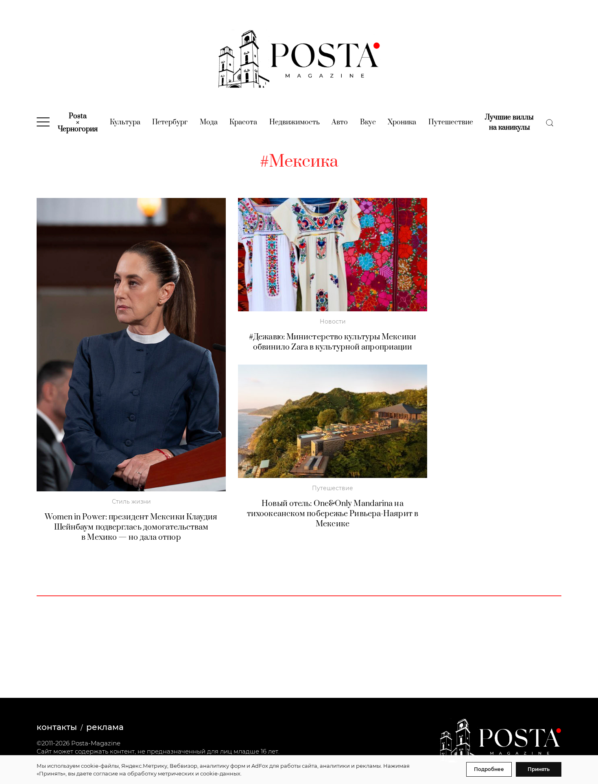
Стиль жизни (131, 501)
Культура (125, 122)
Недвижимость (294, 122)
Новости (333, 321)
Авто (340, 122)
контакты (57, 727)
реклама (105, 727)
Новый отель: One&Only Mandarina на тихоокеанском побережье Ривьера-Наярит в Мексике (332, 514)
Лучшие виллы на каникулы (509, 122)
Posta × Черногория (78, 122)
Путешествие (450, 122)
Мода (209, 122)
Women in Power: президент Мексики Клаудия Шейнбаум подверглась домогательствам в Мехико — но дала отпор (131, 527)
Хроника (402, 122)
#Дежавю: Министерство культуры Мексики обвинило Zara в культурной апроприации (332, 342)
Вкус (368, 122)
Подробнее (489, 769)
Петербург (170, 122)
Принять (539, 769)
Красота (243, 122)
